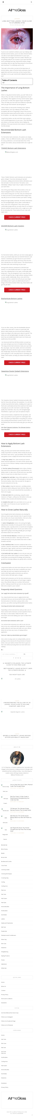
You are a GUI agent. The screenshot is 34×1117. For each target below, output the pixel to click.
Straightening (4, 951)
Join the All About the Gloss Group (9, 1012)
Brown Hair (4, 857)
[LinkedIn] (20, 658)
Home (2, 982)
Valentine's (4, 964)
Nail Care (3, 927)
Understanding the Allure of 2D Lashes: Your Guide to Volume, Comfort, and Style (17, 704)
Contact (3, 990)
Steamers (3, 947)
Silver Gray (4, 939)
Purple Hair (4, 931)
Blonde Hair (4, 845)
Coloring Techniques (6, 873)
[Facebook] (14, 658)
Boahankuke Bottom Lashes (11, 298)
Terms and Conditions (6, 998)
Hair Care (13, 788)
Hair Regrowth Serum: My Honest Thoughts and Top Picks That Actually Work (20, 829)
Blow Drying (4, 849)
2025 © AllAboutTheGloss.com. (17, 1112)
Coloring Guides (5, 869)
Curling (3, 882)
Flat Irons (3, 890)
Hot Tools (3, 1051)
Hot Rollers (4, 914)
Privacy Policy (4, 994)
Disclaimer (4, 1002)
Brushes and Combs (6, 861)
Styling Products (5, 955)
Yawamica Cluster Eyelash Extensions (15, 371)
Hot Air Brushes (5, 906)
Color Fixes (4, 865)
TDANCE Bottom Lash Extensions (13, 148)
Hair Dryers (4, 898)
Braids (2, 853)
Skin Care (13, 801)
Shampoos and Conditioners (8, 935)
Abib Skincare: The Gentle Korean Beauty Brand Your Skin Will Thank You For (20, 817)
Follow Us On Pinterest (7, 1025)
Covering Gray (4, 877)
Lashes (17, 18)
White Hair (4, 968)
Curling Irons (4, 886)
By (9, 654)
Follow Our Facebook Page (8, 1021)
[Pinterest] (18, 658)
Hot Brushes (4, 910)
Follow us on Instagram (7, 1017)
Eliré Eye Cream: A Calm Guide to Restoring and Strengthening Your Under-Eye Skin (19, 798)
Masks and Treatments (7, 923)
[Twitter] (16, 658)
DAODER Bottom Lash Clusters (12, 226)
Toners (3, 960)
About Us (3, 986)
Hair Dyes (3, 902)
